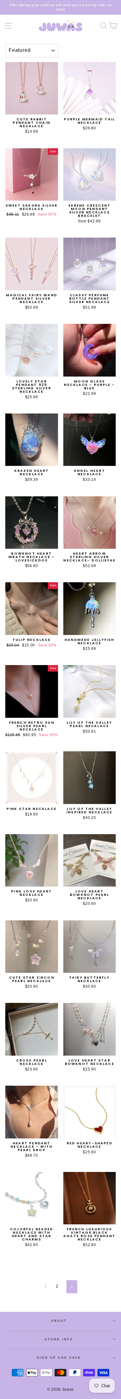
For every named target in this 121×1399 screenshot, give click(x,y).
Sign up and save (59, 1357)
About (59, 1320)
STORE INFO (59, 1339)
